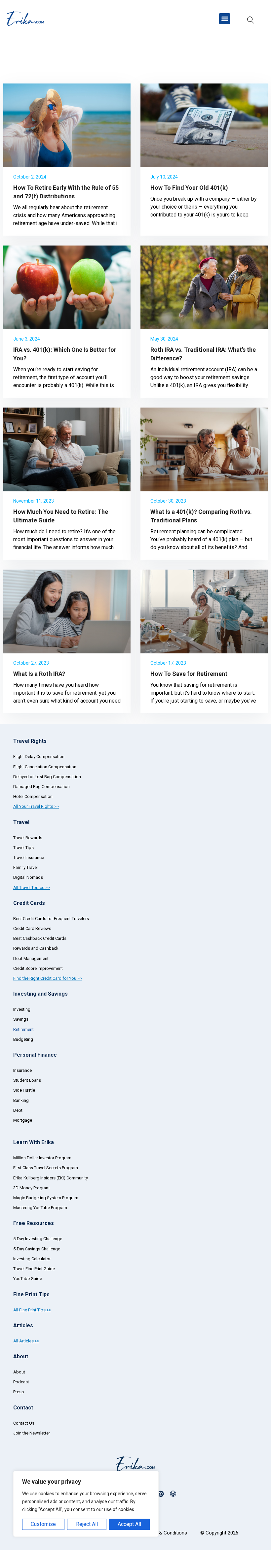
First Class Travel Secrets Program (45, 1167)
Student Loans (27, 1080)
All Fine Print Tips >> (32, 1309)
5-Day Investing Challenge (37, 1238)
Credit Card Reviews (32, 928)
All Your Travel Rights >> (36, 806)
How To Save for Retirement (188, 673)
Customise (43, 1524)
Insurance (22, 1070)
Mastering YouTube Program (40, 1207)
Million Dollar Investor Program (42, 1157)
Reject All (87, 1524)
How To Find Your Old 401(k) (189, 187)
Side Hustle (24, 1090)
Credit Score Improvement (38, 968)
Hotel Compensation (33, 796)
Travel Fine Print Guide (34, 1268)
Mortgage (22, 1120)
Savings (20, 1019)
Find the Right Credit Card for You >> (47, 978)
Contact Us (23, 1423)
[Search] (250, 18)
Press (18, 1391)
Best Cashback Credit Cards (39, 938)
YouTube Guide (27, 1278)
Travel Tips (23, 847)
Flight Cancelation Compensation (44, 766)
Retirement (23, 1029)
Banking (21, 1100)
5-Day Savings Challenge (36, 1248)
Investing (21, 1009)
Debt (17, 1110)
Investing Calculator (32, 1258)
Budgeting (23, 1039)
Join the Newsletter (31, 1433)
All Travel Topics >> (31, 887)
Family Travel (25, 867)
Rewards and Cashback (35, 948)
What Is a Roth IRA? (39, 673)
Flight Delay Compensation (38, 756)
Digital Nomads (28, 877)
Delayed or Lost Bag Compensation (47, 776)
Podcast (21, 1381)
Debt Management (31, 958)
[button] (224, 18)
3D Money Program (31, 1187)
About (19, 1371)
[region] (86, 1504)
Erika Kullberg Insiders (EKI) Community (50, 1177)
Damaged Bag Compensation (41, 786)
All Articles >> (26, 1340)
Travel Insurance (28, 857)
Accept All (129, 1524)
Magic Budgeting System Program (45, 1197)
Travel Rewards (27, 837)
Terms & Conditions (165, 1533)
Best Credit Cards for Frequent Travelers (51, 918)
